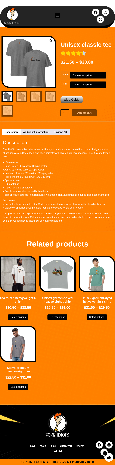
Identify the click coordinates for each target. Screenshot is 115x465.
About (43, 446)
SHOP (53, 446)
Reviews (80, 446)
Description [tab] (11, 132)
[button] (57, 15)
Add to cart (84, 112)
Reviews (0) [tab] (60, 132)
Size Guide (72, 99)
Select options (18, 317)
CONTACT (58, 450)
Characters (66, 446)
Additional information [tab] (36, 132)
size (65, 84)
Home (32, 446)
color (65, 74)
